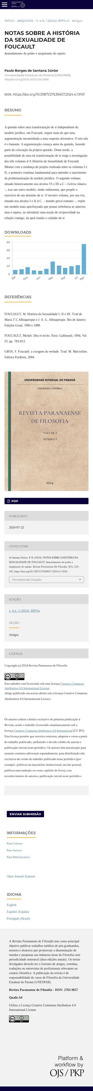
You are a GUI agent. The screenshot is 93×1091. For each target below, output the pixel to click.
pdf (14, 501)
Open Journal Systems (21, 876)
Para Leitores (15, 843)
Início (9, 20)
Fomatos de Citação (26, 579)
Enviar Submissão (25, 814)
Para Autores (14, 850)
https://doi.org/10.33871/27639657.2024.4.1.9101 (49, 94)
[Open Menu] (4, 4)
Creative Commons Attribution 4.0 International (43, 730)
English (11, 905)
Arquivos (25, 20)
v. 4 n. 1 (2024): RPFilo (52, 20)
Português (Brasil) (18, 918)
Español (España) (18, 911)
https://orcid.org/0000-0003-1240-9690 (27, 79)
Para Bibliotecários (18, 857)
